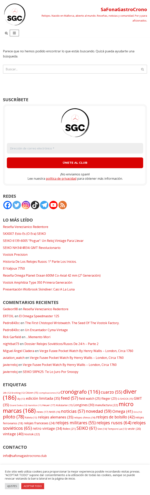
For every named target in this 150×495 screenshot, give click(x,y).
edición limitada (43, 398)
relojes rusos (113, 422)
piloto (13, 417)
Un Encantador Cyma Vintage (46, 330)
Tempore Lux (117, 428)
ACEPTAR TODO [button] (33, 486)
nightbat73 (11, 344)
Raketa (31, 417)
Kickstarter (64, 405)
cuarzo (111, 392)
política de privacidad (61, 178)
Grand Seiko (18, 405)
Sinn (102, 429)
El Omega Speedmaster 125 (39, 316)
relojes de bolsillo (115, 417)
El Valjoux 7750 (14, 268)
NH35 (54, 412)
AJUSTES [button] (12, 486)
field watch (90, 398)
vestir (134, 429)
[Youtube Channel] (53, 205)
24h (7, 392)
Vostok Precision (15, 254)
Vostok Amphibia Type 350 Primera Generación (37, 282)
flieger (109, 399)
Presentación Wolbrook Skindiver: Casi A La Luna (39, 289)
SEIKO (87, 428)
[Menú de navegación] (14, 33)
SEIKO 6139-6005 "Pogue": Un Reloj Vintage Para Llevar (43, 241)
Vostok (32, 434)
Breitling (18, 392)
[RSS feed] (62, 205)
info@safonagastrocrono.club (25, 456)
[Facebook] (7, 205)
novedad (99, 411)
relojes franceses (39, 423)
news (42, 412)
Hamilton (35, 405)
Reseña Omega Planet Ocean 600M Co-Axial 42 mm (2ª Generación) (52, 275)
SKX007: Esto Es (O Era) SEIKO (24, 233)
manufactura (106, 405)
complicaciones (49, 392)
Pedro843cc (11, 323)
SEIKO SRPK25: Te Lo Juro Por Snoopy (50, 372)
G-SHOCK (125, 398)
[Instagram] (26, 205)
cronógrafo (80, 391)
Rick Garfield (12, 337)
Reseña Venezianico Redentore (25, 227)
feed (69, 398)
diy (21, 398)
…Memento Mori (38, 337)
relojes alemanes (55, 417)
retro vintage (47, 428)
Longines (83, 405)
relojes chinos (84, 417)
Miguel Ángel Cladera (18, 351)
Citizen (31, 392)
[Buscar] (6, 33)
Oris (137, 411)
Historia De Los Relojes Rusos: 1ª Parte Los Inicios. (40, 261)
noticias (73, 411)
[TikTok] (35, 205)
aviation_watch (14, 358)
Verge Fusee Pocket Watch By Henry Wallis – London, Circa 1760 (86, 351)
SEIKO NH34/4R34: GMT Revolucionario (32, 248)
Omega (122, 411)
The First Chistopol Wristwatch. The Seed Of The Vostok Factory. (72, 323)
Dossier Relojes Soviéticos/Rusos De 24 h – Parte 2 (61, 344)
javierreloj (10, 365)
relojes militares (75, 422)
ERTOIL (8, 316)
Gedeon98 (10, 309)
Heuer (48, 405)
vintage (13, 433)
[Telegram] (44, 205)
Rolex (69, 429)
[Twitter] (16, 205)
